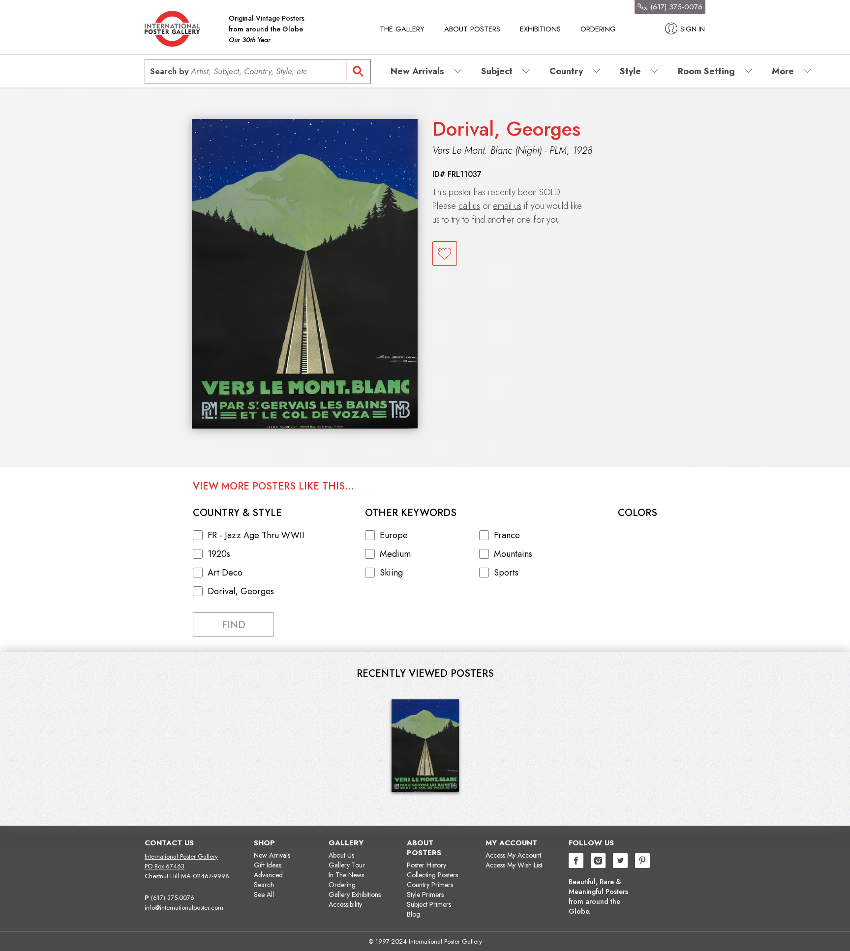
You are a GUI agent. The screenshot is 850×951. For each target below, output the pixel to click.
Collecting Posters (432, 875)
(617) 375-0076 (172, 897)
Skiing (391, 572)
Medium (395, 554)
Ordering (598, 29)
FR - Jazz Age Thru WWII (256, 535)
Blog (413, 914)
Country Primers (430, 885)
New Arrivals (272, 855)
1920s (219, 554)
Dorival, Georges (506, 129)
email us (507, 206)
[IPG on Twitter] (620, 861)
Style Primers (425, 894)
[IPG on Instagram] (598, 861)
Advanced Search (268, 880)
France (507, 535)
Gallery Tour (347, 865)
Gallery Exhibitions (355, 894)
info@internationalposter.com (184, 907)
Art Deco (225, 572)
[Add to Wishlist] (444, 253)
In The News (346, 875)
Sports (506, 572)
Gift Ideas (267, 865)
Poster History (426, 865)
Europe (394, 535)
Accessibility (345, 904)
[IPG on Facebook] (576, 861)
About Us (341, 855)
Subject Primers (429, 904)
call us (469, 206)
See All (264, 894)
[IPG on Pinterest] (642, 861)
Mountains (513, 554)
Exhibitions (540, 29)
